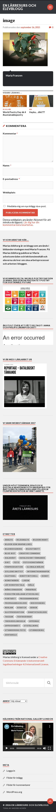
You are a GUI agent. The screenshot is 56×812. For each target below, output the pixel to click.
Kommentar (10, 133)
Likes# (26, 580)
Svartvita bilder (37, 612)
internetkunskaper (38, 571)
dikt (7, 562)
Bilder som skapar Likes (18, 544)
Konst (45, 576)
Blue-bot (10, 553)
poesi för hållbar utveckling (22, 594)
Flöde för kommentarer (18, 784)
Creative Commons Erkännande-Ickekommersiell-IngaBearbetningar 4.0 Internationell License (25, 661)
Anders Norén (19, 808)
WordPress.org (14, 791)
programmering (29, 598)
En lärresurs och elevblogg (19, 7)
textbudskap (24, 617)
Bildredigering (13, 549)
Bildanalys (23, 540)
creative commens (29, 553)
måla (31, 585)
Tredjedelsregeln (15, 621)
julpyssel (10, 576)
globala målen (35, 567)
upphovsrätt (12, 626)
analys (9, 540)
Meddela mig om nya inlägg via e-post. (26, 206)
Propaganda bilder (16, 603)
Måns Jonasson (13, 590)
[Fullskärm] (49, 748)
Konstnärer (12, 580)
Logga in (10, 770)
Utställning (31, 626)
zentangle (11, 635)
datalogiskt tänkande (32, 558)
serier (33, 607)
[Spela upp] (6, 748)
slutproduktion (14, 612)
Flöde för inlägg (14, 777)
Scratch (21, 607)
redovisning (38, 603)
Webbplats (9, 192)
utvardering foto (15, 630)
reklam (9, 607)
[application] (28, 737)
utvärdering (36, 630)
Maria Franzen (14, 75)
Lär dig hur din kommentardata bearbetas (21, 223)
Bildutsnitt (33, 549)
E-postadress (11, 179)
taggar (9, 617)
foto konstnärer (33, 562)
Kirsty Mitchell (29, 576)
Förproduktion (14, 567)
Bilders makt (40, 540)
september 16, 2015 (30, 27)
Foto (16, 562)
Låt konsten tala (14, 585)
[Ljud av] (44, 748)
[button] (28, 737)
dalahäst (10, 558)
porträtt (10, 598)
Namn (7, 165)
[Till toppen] (50, 801)
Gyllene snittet (14, 571)
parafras (31, 590)
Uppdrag (34, 621)
